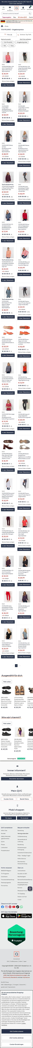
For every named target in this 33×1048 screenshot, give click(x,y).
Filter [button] (9, 34)
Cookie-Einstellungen (16, 1044)
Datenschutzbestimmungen (18, 975)
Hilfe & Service (22, 858)
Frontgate (15, 984)
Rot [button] (4, 46)
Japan (25, 961)
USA (8, 961)
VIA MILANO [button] (7, 42)
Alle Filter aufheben (25, 39)
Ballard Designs (8, 984)
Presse (3, 844)
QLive (2, 841)
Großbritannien (14, 961)
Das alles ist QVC (22, 873)
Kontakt (3, 833)
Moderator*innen (22, 890)
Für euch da (4, 885)
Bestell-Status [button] (24, 799)
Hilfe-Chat (4, 830)
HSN (2, 984)
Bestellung (21, 830)
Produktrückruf (5, 850)
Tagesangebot (6, 17)
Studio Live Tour (22, 896)
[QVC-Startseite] (2, 26)
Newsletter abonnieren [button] (16, 779)
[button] (3, 8)
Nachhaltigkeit (22, 876)
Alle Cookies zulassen (16, 1031)
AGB (5, 975)
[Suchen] (30, 13)
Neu (14, 17)
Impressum (26, 977)
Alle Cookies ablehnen (17, 1038)
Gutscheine (4, 876)
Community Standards (10, 977)
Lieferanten (4, 847)
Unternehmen (21, 870)
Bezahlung (21, 844)
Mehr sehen (7, 682)
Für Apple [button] (8, 818)
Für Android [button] (24, 818)
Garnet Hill (22, 984)
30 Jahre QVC (22, 17)
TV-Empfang (21, 893)
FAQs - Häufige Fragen (24, 855)
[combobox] (14, 13)
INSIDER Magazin (6, 870)
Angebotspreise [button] (22, 42)
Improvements (11, 987)
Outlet (19, 899)
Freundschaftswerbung (7, 879)
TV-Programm (5, 873)
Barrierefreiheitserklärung (25, 879)
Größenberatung (22, 836)
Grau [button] (12, 46)
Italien (20, 961)
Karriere (20, 887)
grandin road (4, 987)
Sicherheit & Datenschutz (25, 852)
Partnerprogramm (6, 882)
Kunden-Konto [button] (8, 799)
